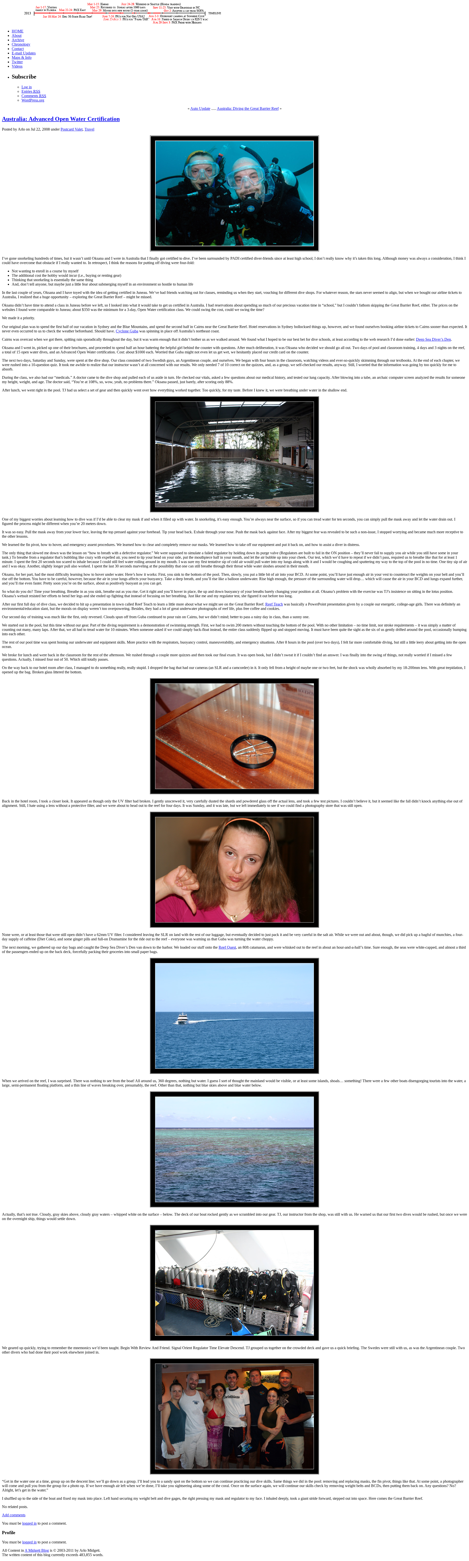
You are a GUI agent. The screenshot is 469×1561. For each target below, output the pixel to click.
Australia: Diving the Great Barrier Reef (248, 108)
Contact (18, 49)
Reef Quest (227, 947)
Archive (18, 40)
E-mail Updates (24, 53)
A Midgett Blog (37, 1550)
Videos (17, 66)
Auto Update (200, 108)
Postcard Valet (72, 129)
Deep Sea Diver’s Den (433, 339)
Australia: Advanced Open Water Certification (61, 119)
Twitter (17, 62)
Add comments (13, 1515)
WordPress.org (32, 100)
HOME (17, 31)
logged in (29, 1523)
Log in (26, 87)
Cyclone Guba (127, 331)
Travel (89, 129)
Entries (30, 91)
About (16, 35)
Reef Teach (274, 604)
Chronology (21, 44)
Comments (33, 96)
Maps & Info (22, 57)
